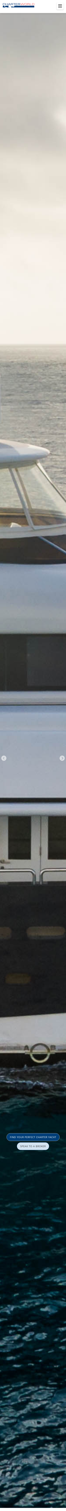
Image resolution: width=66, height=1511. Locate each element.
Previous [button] (3, 758)
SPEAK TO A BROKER (33, 1146)
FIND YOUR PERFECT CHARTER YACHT (33, 1137)
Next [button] (62, 758)
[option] (33, 755)
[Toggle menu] (60, 6)
